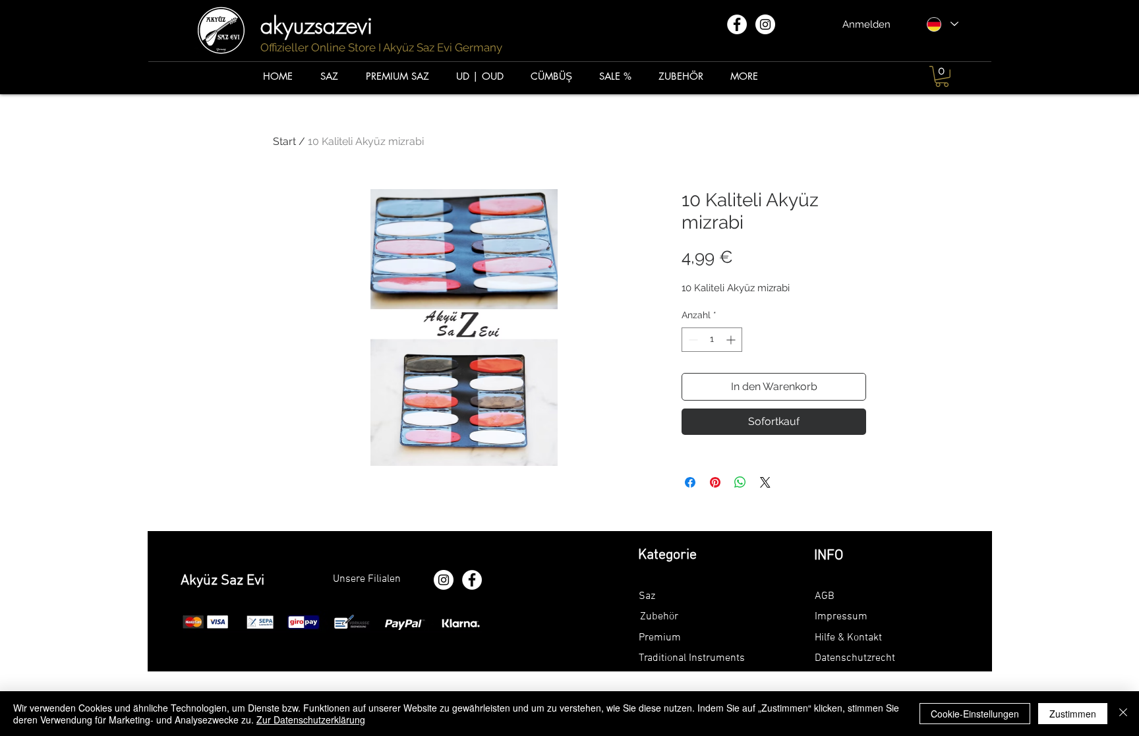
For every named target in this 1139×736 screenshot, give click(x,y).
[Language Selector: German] (942, 24)
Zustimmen (1072, 713)
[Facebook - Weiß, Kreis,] (737, 24)
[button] (941, 76)
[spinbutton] (712, 339)
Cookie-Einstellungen (975, 713)
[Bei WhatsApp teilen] (740, 482)
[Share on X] (765, 482)
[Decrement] (692, 339)
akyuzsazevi (320, 25)
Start (284, 141)
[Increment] (732, 339)
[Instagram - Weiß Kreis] (765, 24)
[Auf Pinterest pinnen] (715, 482)
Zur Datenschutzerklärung (310, 719)
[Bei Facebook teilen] (690, 482)
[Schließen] (1123, 713)
